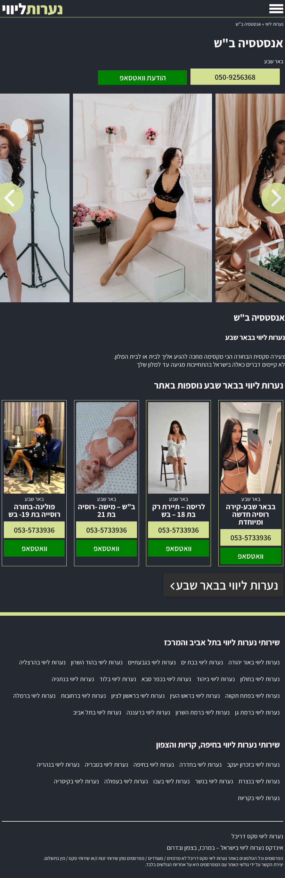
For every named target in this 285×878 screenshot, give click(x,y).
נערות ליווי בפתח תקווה (252, 696)
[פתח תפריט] (276, 8)
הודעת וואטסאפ (143, 77)
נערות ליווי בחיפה (153, 764)
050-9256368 (235, 77)
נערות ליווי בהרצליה (42, 662)
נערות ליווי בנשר (214, 781)
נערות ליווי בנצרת (259, 781)
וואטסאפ (250, 556)
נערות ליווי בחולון (260, 679)
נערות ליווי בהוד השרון (97, 662)
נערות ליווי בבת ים (202, 662)
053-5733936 (250, 537)
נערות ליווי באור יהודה (254, 662)
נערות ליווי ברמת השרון (203, 712)
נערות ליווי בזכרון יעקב (253, 764)
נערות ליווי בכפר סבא (166, 679)
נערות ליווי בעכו (171, 781)
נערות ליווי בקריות (259, 798)
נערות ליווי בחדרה (200, 764)
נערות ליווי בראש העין (195, 696)
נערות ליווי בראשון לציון (138, 696)
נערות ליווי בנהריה (58, 764)
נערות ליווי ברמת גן (257, 712)
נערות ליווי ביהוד (215, 679)
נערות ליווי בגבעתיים (152, 662)
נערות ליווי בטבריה (106, 764)
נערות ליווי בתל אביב (97, 712)
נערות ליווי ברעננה (148, 712)
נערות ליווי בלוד (117, 679)
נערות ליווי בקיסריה (76, 781)
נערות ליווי (274, 24)
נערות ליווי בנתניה (73, 679)
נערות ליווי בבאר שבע (227, 585)
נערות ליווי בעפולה (126, 781)
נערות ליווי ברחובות (83, 696)
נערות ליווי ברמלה (34, 696)
